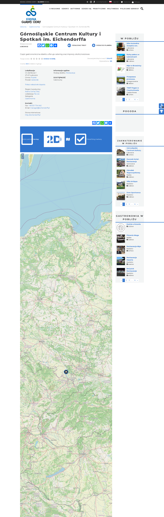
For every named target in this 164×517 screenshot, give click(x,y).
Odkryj (65, 9)
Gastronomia (30, 99)
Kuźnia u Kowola (134, 224)
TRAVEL (43, 2)
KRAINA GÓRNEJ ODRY (28, 2)
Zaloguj (137, 2)
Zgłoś (109, 58)
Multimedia (113, 9)
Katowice (129, 123)
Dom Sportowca (133, 193)
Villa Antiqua (132, 181)
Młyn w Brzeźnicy (134, 66)
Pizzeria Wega (133, 235)
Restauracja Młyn (134, 246)
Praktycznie (99, 9)
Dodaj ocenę (49, 59)
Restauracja (70, 73)
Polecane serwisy (129, 9)
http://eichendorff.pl (32, 115)
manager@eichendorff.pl (40, 108)
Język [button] (115, 2)
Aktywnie (75, 9)
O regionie (54, 9)
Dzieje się (86, 9)
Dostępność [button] (101, 2)
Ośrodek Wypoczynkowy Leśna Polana (133, 172)
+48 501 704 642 (35, 106)
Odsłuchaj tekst (79, 45)
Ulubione (126, 2)
